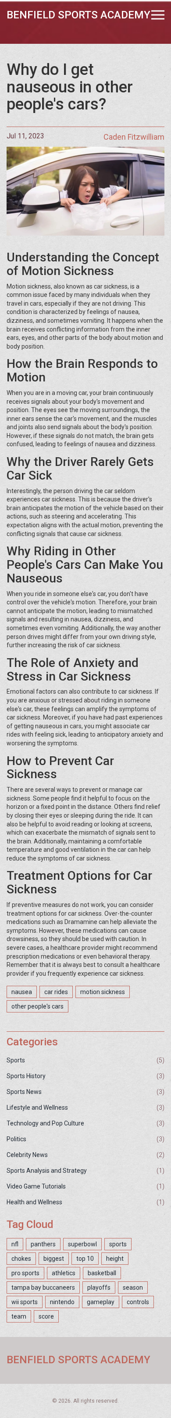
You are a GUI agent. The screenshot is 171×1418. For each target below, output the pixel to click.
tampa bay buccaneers (43, 1287)
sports (118, 1244)
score (46, 1316)
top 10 (85, 1258)
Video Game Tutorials (36, 1186)
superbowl (82, 1244)
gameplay (100, 1301)
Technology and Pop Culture (45, 1123)
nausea (21, 991)
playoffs (98, 1287)
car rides (56, 991)
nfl (14, 1244)
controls (138, 1301)
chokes (21, 1258)
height (115, 1258)
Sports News (24, 1091)
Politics (16, 1139)
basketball (102, 1273)
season (133, 1287)
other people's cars (37, 1006)
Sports (16, 1060)
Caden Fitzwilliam (133, 136)
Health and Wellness (34, 1202)
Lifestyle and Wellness (37, 1107)
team (18, 1316)
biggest (53, 1258)
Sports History (26, 1075)
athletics (63, 1273)
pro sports (25, 1273)
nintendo (62, 1301)
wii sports (24, 1301)
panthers (43, 1244)
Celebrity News (27, 1154)
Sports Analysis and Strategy (47, 1170)
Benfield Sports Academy (78, 15)
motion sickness (102, 991)
